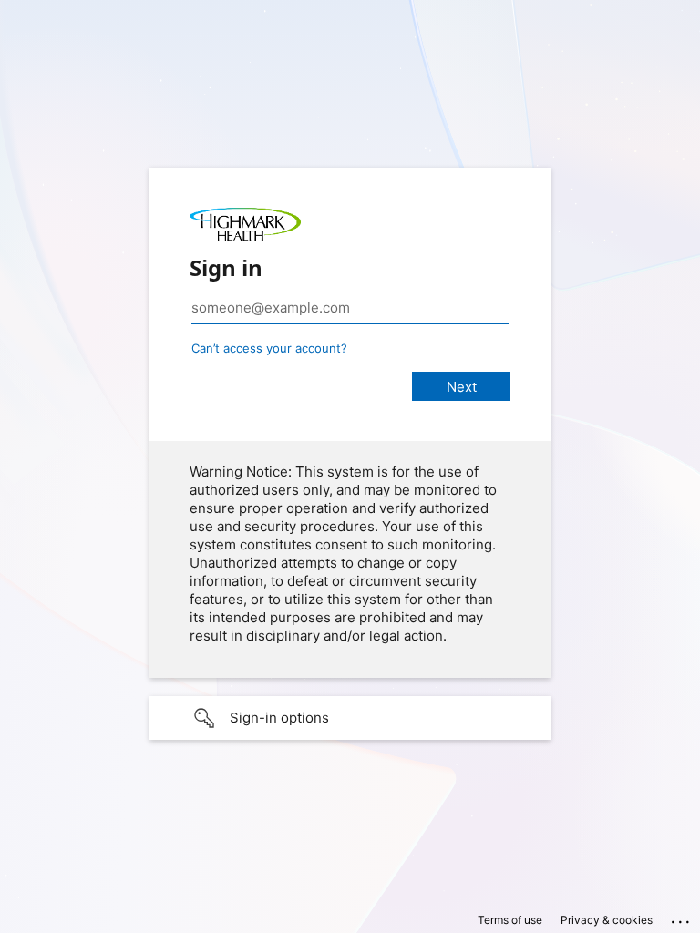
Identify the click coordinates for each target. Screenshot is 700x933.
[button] (350, 718)
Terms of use (510, 920)
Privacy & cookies (607, 920)
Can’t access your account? (269, 348)
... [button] (682, 917)
